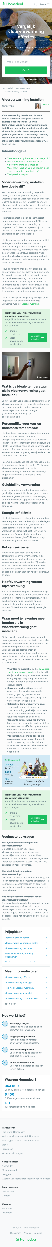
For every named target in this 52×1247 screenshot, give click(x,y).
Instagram (7, 1212)
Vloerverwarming (23, 88)
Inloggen (6, 1174)
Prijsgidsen (7, 1149)
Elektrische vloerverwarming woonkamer (19, 955)
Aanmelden (7, 1166)
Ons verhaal (8, 1191)
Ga (23, 70)
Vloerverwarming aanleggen (19, 982)
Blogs (5, 1144)
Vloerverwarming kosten (17, 937)
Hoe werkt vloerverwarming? (19, 987)
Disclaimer (15, 1233)
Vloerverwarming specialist (18, 993)
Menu (43, 4)
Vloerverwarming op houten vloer (22, 998)
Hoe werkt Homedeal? (13, 1132)
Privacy (27, 1233)
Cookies (38, 1233)
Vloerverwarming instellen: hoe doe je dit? (28, 158)
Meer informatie (10, 1170)
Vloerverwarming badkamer (19, 948)
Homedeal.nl (7, 88)
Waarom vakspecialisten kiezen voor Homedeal (26, 1178)
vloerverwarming (30, 303)
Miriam (46, 104)
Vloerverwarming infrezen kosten (21, 943)
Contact (6, 1195)
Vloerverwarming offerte (17, 977)
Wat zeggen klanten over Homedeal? (20, 1140)
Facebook (7, 1208)
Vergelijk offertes (35, 337)
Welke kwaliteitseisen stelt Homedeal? (21, 1136)
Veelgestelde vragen (17, 174)
